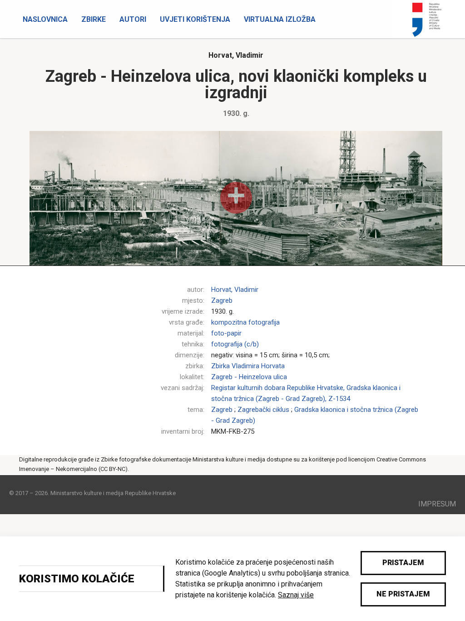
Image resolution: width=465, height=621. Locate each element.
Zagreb (221, 300)
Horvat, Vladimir (235, 55)
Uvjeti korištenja (195, 19)
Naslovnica (45, 19)
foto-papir (226, 333)
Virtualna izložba (280, 19)
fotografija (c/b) (235, 344)
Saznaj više (296, 595)
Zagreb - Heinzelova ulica (249, 377)
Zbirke (93, 19)
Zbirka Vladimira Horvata (248, 366)
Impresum (437, 504)
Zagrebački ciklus (263, 410)
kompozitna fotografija (245, 322)
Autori (132, 19)
